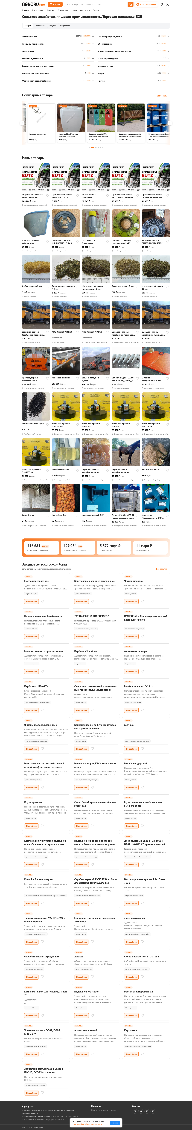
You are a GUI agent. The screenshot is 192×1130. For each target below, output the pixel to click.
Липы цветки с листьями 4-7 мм (63, 287)
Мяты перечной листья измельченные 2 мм (92, 287)
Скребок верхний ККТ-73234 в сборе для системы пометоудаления (95, 881)
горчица (129, 725)
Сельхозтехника (29, 36)
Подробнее (31, 601)
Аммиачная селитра (135, 651)
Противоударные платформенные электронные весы (30, 379)
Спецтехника (28, 51)
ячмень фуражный (135, 918)
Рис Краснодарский (135, 763)
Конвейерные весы (61, 377)
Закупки (50, 10)
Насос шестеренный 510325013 (121, 425)
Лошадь (78, 956)
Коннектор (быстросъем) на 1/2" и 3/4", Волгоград (152, 516)
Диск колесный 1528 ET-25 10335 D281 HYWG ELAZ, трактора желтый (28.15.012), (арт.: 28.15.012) (144, 844)
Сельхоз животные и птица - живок (38, 66)
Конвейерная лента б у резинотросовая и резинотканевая (95, 726)
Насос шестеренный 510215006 (61, 425)
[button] (130, 4)
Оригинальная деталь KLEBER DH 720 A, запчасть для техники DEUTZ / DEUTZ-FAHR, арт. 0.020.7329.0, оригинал (62, 196)
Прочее (101, 80)
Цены (74, 10)
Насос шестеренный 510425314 (31, 470)
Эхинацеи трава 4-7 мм (123, 286)
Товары (25, 10)
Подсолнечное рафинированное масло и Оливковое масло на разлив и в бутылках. (95, 844)
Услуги (101, 73)
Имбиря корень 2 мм (32, 286)
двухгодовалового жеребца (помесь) (90, 470)
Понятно (115, 1123)
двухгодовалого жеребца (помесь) (120, 470)
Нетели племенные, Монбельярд (43, 616)
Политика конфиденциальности (50, 1119)
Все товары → (163, 95)
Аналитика (85, 10)
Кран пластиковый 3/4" (93, 515)
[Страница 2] (92, 147)
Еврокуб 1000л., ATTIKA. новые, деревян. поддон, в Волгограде (123, 516)
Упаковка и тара (105, 66)
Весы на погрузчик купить (90, 379)
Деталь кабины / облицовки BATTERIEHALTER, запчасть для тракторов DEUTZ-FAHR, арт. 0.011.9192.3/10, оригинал (93, 196)
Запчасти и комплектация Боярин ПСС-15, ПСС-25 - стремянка (43, 1070)
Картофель (130, 1030)
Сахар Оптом (28, 515)
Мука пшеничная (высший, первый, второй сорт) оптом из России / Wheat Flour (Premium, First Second (44, 767)
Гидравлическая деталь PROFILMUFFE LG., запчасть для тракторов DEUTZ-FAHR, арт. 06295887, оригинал (33, 196)
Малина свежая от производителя (43, 651)
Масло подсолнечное (36, 581)
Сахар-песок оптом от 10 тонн (141, 956)
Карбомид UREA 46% (36, 686)
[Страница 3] (95, 147)
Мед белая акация (60, 469)
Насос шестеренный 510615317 (91, 425)
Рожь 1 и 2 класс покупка (39, 879)
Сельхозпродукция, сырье (110, 36)
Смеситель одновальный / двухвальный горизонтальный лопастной (95, 687)
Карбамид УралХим (85, 651)
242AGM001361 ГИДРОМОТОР (91, 616)
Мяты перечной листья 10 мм (152, 287)
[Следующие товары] (169, 123)
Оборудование (105, 43)
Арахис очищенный (85, 1030)
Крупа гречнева (33, 802)
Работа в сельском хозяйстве (35, 73)
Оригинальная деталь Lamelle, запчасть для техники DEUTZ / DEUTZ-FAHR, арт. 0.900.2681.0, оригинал (153, 196)
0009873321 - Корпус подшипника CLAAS (122, 241)
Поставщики (37, 10)
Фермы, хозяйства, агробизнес (36, 80)
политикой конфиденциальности (87, 1124)
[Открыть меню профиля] (167, 4)
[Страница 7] (102, 147)
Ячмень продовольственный (40, 725)
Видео (96, 10)
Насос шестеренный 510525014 (151, 425)
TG (147, 1111)
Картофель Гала (59, 515)
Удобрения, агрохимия (32, 58)
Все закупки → (163, 568)
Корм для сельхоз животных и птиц (114, 51)
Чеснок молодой (133, 581)
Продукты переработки (33, 43)
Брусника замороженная (138, 991)
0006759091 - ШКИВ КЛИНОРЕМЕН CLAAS (62, 241)
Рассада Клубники (150, 469)
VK (135, 1111)
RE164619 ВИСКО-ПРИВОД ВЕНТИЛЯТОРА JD (153, 242)
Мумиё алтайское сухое (33, 423)
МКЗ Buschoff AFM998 (62, 331)
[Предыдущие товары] (22, 123)
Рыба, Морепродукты (108, 58)
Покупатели (63, 10)
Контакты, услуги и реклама (104, 1110)
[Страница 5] (98, 147)
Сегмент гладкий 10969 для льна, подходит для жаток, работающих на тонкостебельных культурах (123, 379)
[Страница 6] (100, 147)
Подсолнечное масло (86, 991)
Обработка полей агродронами (42, 956)
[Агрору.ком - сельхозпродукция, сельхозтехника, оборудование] (33, 4)
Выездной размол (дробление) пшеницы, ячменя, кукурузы (32, 333)
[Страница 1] (89, 147)
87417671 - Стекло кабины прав (30, 241)
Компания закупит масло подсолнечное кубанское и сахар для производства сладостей (45, 844)
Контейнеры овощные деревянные (94, 581)
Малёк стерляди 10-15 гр (138, 686)
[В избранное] (47, 195)
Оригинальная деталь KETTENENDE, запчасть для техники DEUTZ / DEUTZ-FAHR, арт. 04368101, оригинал (122, 196)
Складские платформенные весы (152, 379)
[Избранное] (161, 4)
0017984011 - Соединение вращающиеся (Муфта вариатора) (92, 242)
